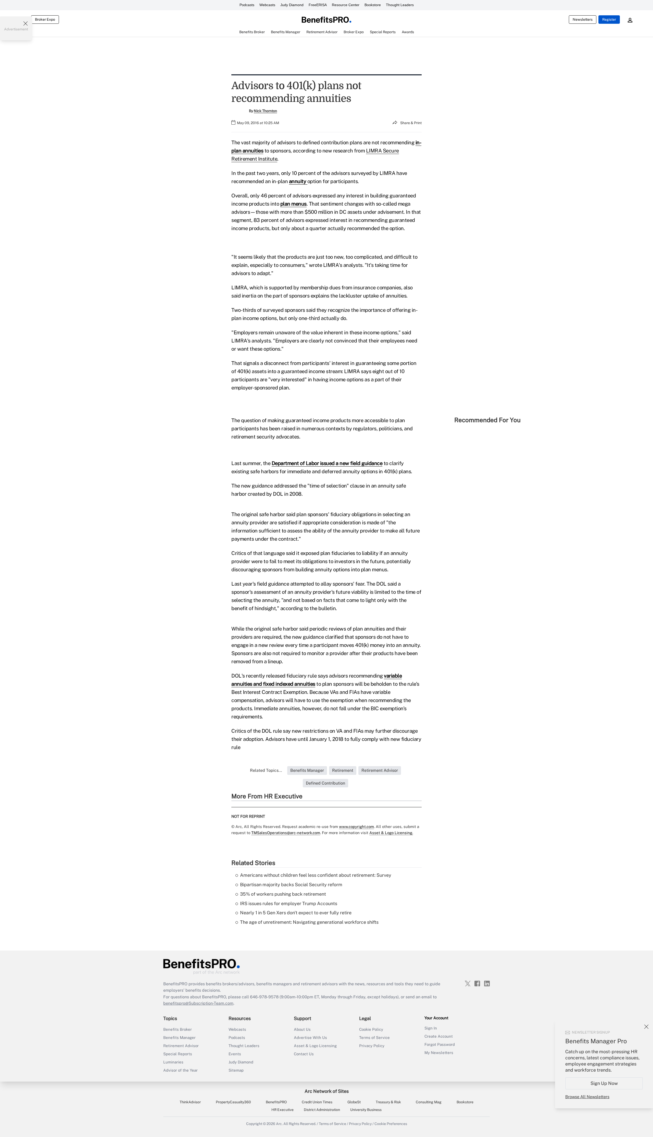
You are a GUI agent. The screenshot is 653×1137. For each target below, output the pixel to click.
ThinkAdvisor (190, 1102)
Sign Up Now (604, 1083)
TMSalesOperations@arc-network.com (285, 833)
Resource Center (345, 5)
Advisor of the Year (180, 1070)
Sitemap (236, 1070)
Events (235, 1054)
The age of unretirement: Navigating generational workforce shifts (309, 922)
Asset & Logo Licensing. (391, 833)
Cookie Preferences (390, 1124)
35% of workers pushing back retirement (283, 894)
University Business (366, 1110)
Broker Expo (45, 19)
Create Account (438, 1036)
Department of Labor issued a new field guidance (327, 463)
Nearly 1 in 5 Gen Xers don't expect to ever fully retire (295, 912)
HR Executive (282, 1110)
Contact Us (304, 1054)
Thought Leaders (400, 5)
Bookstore (373, 5)
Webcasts (267, 5)
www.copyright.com (356, 826)
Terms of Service (374, 1037)
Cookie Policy (371, 1029)
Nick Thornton (265, 111)
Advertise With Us (310, 1037)
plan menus (293, 204)
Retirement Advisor (181, 1046)
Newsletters (583, 19)
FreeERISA (318, 5)
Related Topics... (266, 770)
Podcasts (247, 5)
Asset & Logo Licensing (315, 1046)
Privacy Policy (371, 1046)
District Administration (322, 1110)
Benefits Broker (177, 1029)
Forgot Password (439, 1044)
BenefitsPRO (276, 1102)
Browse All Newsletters (587, 1096)
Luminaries (173, 1062)
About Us (302, 1029)
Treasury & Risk (388, 1102)
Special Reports (177, 1054)
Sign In (430, 1028)
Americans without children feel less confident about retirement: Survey (315, 875)
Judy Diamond (292, 5)
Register (609, 19)
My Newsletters (438, 1052)
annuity (298, 181)
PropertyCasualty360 (233, 1102)
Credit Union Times (317, 1102)
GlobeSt (354, 1102)
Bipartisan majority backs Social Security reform (291, 884)
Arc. (279, 1124)
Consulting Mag (429, 1102)
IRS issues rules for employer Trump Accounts (288, 903)
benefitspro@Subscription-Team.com (198, 1003)
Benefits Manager (179, 1037)
